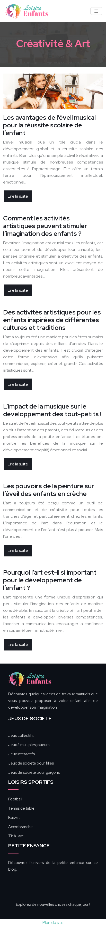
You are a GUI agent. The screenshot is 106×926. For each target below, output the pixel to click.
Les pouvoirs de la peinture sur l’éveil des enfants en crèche (48, 490)
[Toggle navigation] (96, 11)
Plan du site (53, 922)
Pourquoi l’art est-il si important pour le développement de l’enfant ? (49, 580)
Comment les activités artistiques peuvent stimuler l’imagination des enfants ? (45, 226)
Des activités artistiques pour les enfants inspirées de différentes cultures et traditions (52, 320)
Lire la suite (18, 196)
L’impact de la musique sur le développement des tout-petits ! (52, 410)
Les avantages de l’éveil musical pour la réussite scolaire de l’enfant (49, 125)
